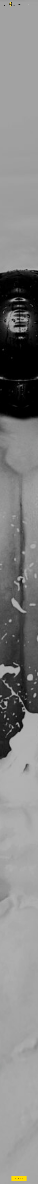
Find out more (19, 1178)
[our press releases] (14, 82)
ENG (6, 13)
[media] (14, 40)
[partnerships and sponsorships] (14, 61)
